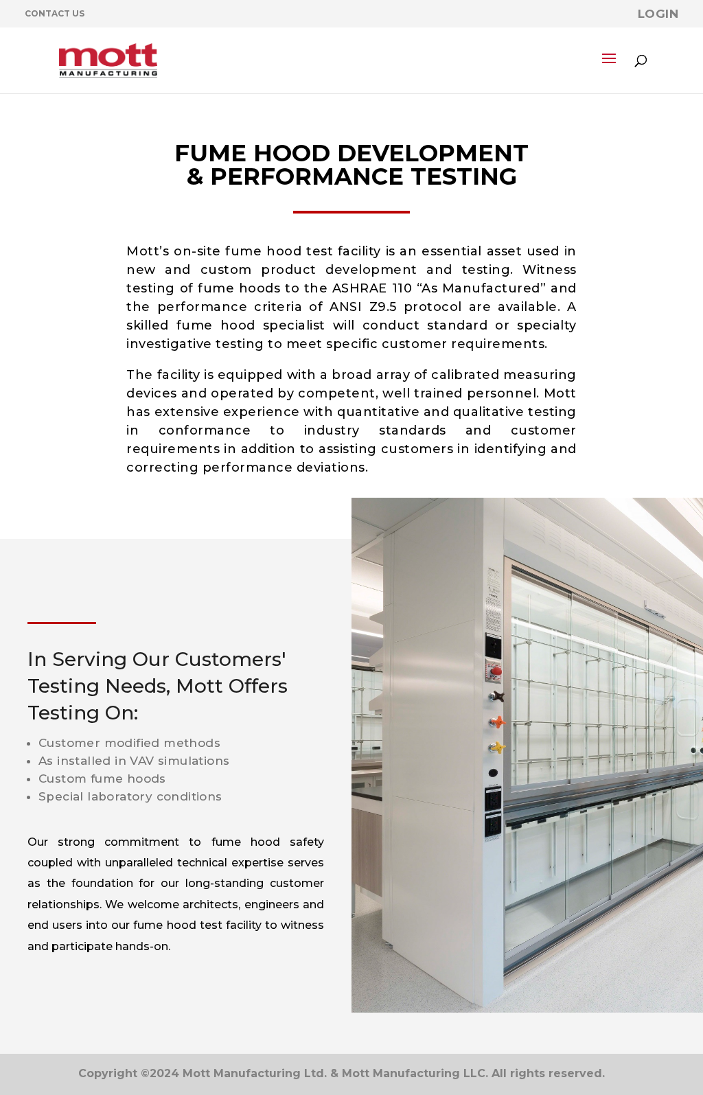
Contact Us (54, 13)
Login (658, 14)
